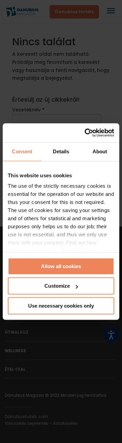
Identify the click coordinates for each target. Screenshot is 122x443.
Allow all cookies (61, 266)
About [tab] (100, 151)
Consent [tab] (22, 151)
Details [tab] (61, 151)
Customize (57, 286)
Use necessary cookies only (61, 306)
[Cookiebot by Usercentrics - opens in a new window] (86, 132)
